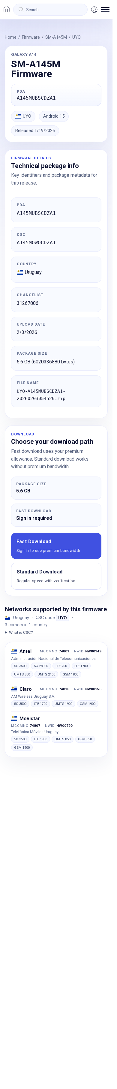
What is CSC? (21, 632)
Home (10, 37)
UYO (76, 37)
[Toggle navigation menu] (105, 9)
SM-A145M (56, 37)
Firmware (31, 37)
